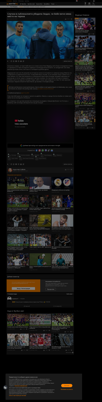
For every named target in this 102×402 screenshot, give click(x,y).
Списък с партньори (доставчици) (17, 395)
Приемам (66, 385)
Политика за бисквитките (21, 385)
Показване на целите (67, 389)
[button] (5, 387)
